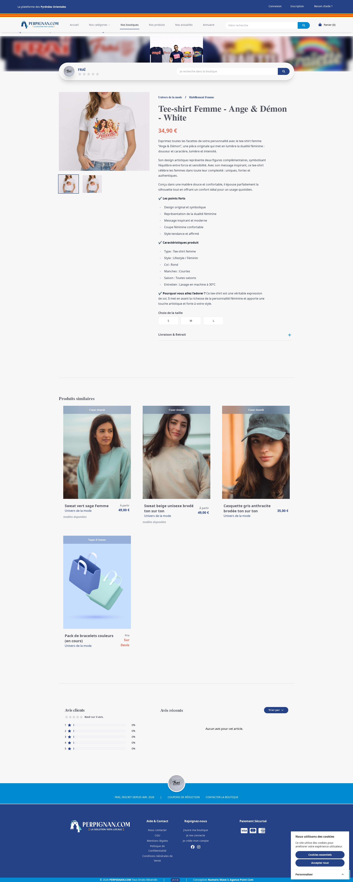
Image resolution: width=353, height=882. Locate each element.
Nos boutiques (130, 24)
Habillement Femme (201, 97)
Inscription (297, 6)
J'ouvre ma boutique (195, 830)
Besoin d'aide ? (323, 6)
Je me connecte (195, 835)
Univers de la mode (170, 97)
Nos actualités (184, 24)
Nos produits (157, 24)
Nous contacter (157, 830)
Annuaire (208, 24)
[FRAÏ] (69, 71)
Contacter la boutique (222, 797)
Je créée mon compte (196, 840)
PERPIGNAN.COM (120, 879)
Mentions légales (157, 840)
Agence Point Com (241, 879)
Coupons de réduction (184, 797)
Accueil (74, 24)
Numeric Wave (217, 879)
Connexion (275, 6)
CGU (157, 835)
